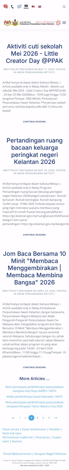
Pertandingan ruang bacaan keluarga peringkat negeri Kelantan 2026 (35, 151)
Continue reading (34, 121)
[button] (64, 6)
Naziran (17, 441)
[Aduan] (19, 6)
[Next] (55, 418)
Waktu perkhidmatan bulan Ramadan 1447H (34, 396)
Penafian (54, 429)
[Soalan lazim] (6, 6)
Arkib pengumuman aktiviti (36, 72)
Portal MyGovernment (17, 454)
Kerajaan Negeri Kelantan (50, 454)
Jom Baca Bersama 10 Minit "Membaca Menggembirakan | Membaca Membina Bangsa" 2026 (34, 268)
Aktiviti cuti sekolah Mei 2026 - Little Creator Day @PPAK (34, 53)
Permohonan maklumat (18, 437)
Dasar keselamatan (34, 429)
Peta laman (43, 437)
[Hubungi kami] (12, 6)
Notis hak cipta (12, 433)
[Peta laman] (26, 6)
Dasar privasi (11, 429)
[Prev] (13, 418)
